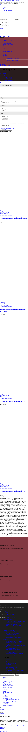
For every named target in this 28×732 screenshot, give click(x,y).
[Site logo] (4, 18)
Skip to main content (14, 0)
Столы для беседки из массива (14, 636)
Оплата (8, 660)
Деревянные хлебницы (12, 648)
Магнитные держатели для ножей (15, 646)
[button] (2, 211)
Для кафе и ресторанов (12, 60)
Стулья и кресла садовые (12, 633)
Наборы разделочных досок (13, 642)
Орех (3, 110)
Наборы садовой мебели (12, 631)
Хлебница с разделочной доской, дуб (12, 401)
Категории (3, 73)
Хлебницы (4, 102)
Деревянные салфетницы (13, 649)
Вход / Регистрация (8, 705)
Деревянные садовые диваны (14, 637)
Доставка (8, 662)
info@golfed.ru (8, 612)
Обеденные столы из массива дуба (15, 621)
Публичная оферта (11, 668)
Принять (25, 725)
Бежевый (4, 116)
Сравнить (5, 703)
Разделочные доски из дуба (13, 644)
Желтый (4, 118)
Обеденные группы (11, 624)
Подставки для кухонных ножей (14, 641)
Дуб (3, 108)
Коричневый (5, 119)
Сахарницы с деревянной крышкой (15, 645)
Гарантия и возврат (11, 663)
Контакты (8, 664)
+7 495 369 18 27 (9, 614)
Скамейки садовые (11, 634)
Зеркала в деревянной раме (13, 625)
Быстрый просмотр (5, 212)
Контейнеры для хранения (8, 101)
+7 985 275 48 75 (10, 617)
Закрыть (2, 82)
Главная (2, 123)
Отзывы (8, 659)
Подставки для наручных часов (14, 653)
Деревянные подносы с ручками (14, 655)
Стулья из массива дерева (13, 622)
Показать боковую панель (7, 128)
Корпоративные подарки (13, 58)
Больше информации (11, 725)
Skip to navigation (4, 0)
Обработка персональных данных (15, 670)
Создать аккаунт (4, 718)
